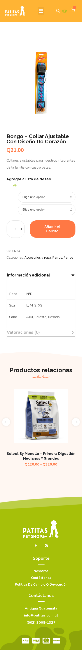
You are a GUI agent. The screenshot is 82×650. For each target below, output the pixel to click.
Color (10, 205)
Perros (57, 257)
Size (9, 192)
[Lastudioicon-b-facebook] (36, 546)
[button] (41, 11)
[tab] (41, 275)
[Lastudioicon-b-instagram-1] (46, 546)
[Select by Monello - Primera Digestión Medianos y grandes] (41, 416)
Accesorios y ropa (37, 257)
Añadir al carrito (52, 229)
